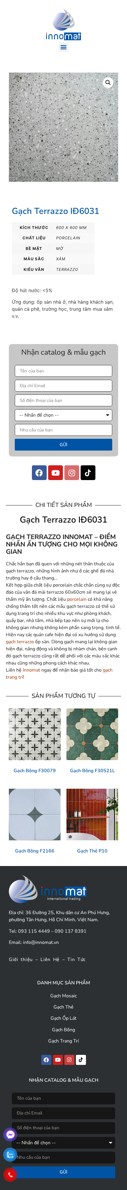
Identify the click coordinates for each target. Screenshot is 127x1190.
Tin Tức (76, 959)
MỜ (59, 248)
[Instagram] (71, 472)
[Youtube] (55, 472)
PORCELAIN (68, 237)
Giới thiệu (21, 959)
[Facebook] (39, 472)
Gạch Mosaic (63, 996)
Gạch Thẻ (63, 1007)
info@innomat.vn (41, 942)
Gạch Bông (63, 1030)
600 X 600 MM (71, 227)
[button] (64, 47)
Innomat (31, 670)
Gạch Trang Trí (63, 1041)
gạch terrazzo (20, 642)
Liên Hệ (50, 959)
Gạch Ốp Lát (63, 1018)
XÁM (61, 258)
